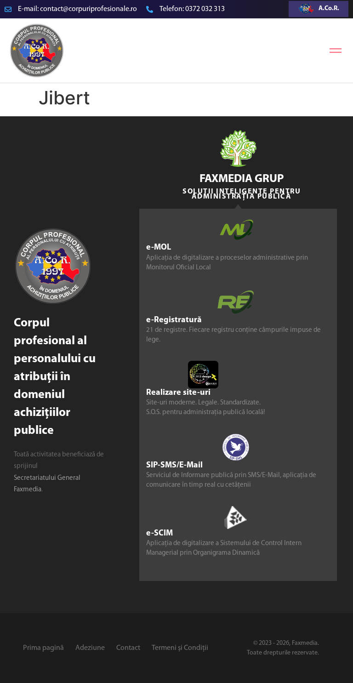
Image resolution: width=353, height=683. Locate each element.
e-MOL (158, 248)
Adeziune (90, 648)
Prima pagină (43, 648)
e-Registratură (174, 320)
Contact (128, 648)
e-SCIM (159, 533)
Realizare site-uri (178, 393)
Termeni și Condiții (180, 648)
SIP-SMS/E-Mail (174, 465)
